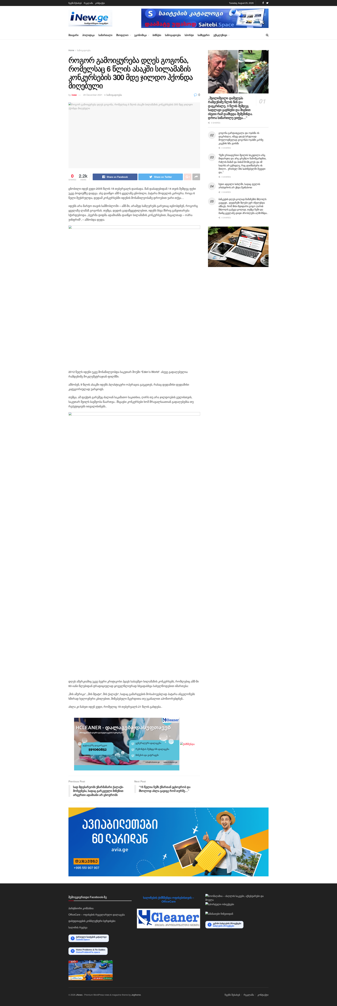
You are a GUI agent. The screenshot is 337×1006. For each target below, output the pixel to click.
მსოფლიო (122, 35)
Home (71, 50)
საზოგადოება (173, 35)
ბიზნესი (157, 35)
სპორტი (189, 35)
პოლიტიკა (88, 35)
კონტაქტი (100, 2)
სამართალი (105, 35)
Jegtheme (136, 994)
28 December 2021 (92, 94)
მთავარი (73, 35)
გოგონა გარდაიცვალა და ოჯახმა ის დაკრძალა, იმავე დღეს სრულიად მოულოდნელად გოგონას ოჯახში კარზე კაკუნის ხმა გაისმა (241, 138)
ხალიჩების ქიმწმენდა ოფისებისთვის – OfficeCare (168, 899)
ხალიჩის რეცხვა (77, 927)
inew (74, 94)
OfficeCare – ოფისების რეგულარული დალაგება (96, 914)
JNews (79, 994)
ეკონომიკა (140, 35)
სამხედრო (204, 35)
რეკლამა (88, 2)
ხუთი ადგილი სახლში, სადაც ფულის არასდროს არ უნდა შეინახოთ (239, 185)
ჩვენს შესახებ (75, 2)
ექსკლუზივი (220, 35)
